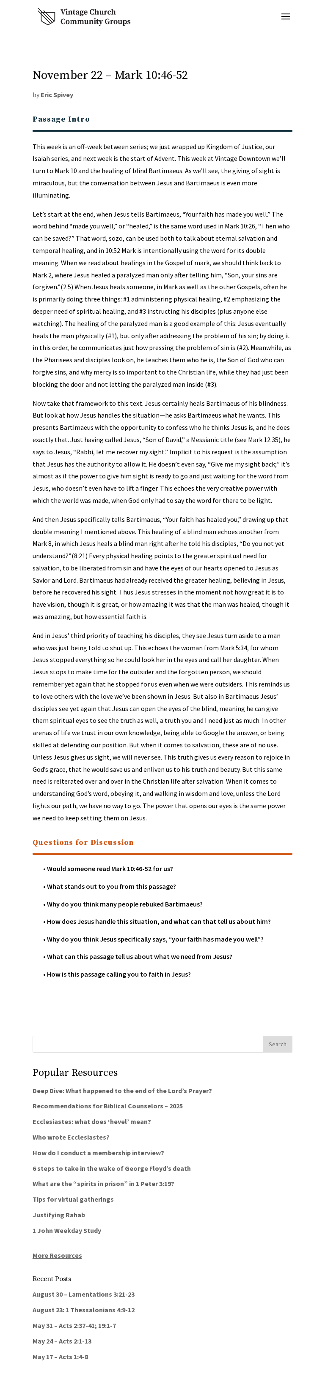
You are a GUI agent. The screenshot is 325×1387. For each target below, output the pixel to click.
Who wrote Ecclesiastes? (71, 1137)
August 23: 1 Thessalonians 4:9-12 (84, 1310)
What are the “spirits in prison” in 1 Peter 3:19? (103, 1183)
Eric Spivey (57, 94)
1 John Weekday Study (67, 1230)
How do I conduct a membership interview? (98, 1152)
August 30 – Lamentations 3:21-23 (84, 1294)
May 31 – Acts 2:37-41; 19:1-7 (74, 1325)
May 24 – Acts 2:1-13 (62, 1341)
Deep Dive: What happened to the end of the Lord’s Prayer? (122, 1090)
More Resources (57, 1255)
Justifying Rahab (59, 1215)
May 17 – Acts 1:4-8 (60, 1356)
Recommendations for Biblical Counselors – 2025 (108, 1106)
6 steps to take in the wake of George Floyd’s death (112, 1168)
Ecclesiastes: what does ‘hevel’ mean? (92, 1121)
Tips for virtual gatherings (73, 1199)
